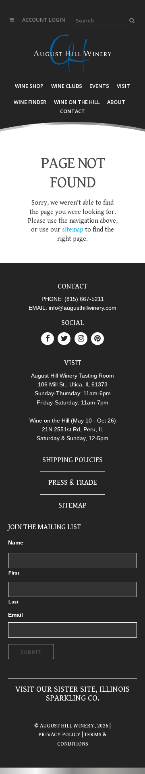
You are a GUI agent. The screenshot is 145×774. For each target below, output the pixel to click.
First (13, 573)
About (116, 102)
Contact (72, 111)
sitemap (72, 230)
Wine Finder (30, 102)
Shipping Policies (72, 460)
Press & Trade (72, 482)
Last (13, 601)
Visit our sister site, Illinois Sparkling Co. (72, 694)
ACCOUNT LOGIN (43, 19)
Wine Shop (29, 85)
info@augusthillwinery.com (82, 308)
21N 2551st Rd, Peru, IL (73, 429)
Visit (123, 85)
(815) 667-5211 (84, 299)
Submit (31, 652)
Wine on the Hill (77, 102)
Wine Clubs (66, 85)
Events (99, 85)
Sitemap (72, 505)
